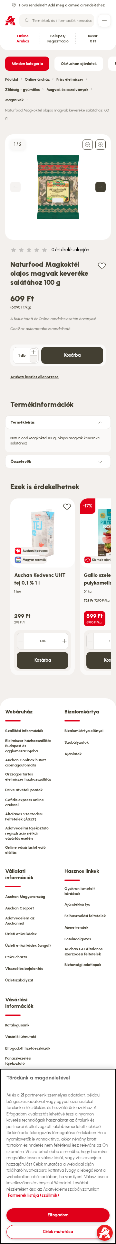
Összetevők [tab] (21, 461)
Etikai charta (16, 957)
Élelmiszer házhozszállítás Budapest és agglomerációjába (28, 745)
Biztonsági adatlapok (82, 964)
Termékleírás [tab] (22, 422)
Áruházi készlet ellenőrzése (34, 377)
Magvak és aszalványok (67, 89)
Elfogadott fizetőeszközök (27, 1048)
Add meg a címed (63, 5)
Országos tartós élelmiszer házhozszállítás (28, 777)
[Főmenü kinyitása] (104, 20)
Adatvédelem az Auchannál (19, 921)
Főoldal (11, 79)
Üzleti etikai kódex (21, 934)
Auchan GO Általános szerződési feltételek (83, 951)
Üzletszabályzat (19, 980)
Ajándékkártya (77, 904)
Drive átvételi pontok (24, 790)
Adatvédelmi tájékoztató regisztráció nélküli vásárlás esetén (27, 833)
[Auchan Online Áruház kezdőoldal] (10, 20)
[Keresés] (27, 20)
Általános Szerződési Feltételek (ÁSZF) (24, 816)
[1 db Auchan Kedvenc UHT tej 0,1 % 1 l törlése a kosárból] (20, 641)
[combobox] (56, 20)
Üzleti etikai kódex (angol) (28, 945)
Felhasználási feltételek (85, 916)
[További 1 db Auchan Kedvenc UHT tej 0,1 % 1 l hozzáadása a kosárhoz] (64, 641)
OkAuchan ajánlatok (79, 63)
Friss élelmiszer (69, 79)
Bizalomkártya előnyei (83, 731)
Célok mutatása (58, 1231)
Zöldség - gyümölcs (22, 89)
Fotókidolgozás (77, 939)
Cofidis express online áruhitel (24, 802)
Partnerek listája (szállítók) (33, 1195)
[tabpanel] (58, 438)
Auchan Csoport (19, 908)
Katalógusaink (17, 1025)
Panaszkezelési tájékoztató (18, 1061)
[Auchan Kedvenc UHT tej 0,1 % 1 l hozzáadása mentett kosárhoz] (67, 506)
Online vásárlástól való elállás (25, 850)
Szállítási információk (24, 731)
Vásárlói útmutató (20, 1036)
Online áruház (37, 79)
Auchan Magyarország (25, 896)
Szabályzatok (76, 742)
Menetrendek (76, 927)
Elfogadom (58, 1215)
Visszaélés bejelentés (24, 968)
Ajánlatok (73, 754)
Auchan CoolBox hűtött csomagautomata (25, 762)
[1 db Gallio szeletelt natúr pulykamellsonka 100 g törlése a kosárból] (90, 641)
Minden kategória (27, 63)
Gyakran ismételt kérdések (79, 891)
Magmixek (14, 100)
